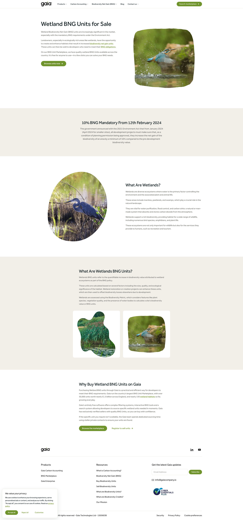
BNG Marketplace (49, 476)
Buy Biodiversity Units (106, 481)
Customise (39, 512)
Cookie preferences (193, 515)
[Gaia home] (46, 4)
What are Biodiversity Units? (109, 491)
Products (61, 4)
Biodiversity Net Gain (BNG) (103, 4)
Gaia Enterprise (48, 481)
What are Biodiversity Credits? (109, 497)
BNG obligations (108, 47)
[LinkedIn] (191, 449)
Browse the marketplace (93, 428)
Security (160, 515)
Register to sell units (122, 428)
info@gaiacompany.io (165, 479)
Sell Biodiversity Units (106, 486)
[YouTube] (199, 449)
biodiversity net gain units (101, 43)
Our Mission (101, 502)
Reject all (25, 512)
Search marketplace (189, 4)
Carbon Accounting (78, 4)
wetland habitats (147, 396)
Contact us (132, 4)
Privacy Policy (174, 515)
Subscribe (195, 472)
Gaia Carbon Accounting (52, 470)
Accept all (11, 512)
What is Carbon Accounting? (108, 470)
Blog (122, 4)
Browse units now (53, 63)
